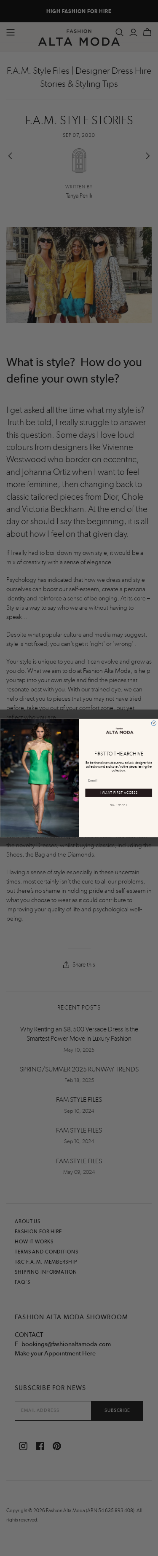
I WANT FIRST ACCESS (118, 793)
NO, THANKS (118, 804)
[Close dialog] (153, 723)
